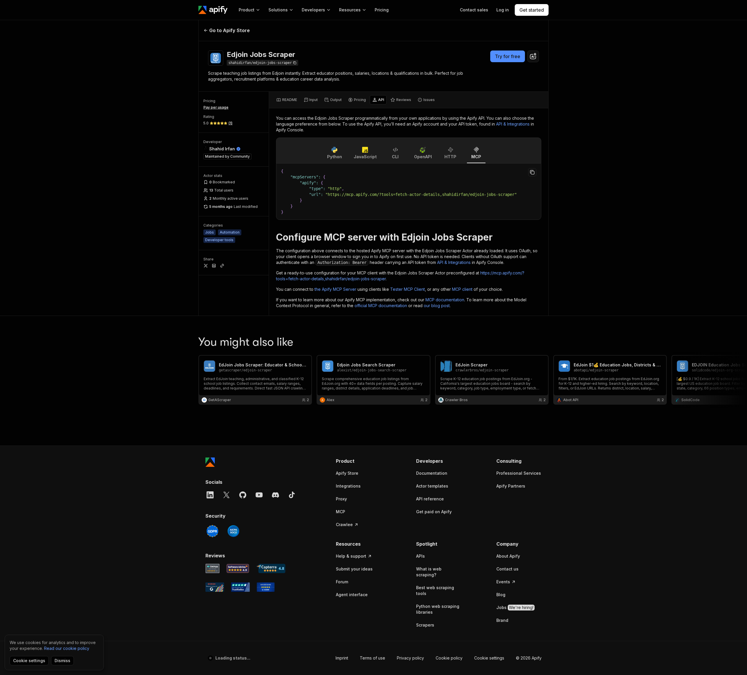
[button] (358, 461)
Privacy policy (410, 657)
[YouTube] (259, 495)
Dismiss (62, 660)
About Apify (508, 556)
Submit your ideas (354, 568)
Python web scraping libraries (437, 609)
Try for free (507, 56)
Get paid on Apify (434, 511)
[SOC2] (233, 531)
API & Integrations (513, 123)
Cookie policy (449, 657)
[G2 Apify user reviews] (214, 587)
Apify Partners (510, 485)
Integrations (348, 485)
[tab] (287, 100)
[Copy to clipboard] (532, 172)
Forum (342, 581)
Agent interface (352, 594)
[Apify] (213, 10)
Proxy (341, 498)
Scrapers (425, 624)
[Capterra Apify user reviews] (270, 568)
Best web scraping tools (435, 590)
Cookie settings (489, 657)
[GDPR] (212, 531)
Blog (500, 594)
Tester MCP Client (407, 289)
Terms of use (372, 657)
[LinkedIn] (210, 495)
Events (503, 581)
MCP (340, 511)
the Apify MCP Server (335, 289)
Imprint (342, 657)
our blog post (437, 305)
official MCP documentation (381, 305)
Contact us (507, 568)
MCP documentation (444, 299)
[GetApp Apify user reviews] (212, 568)
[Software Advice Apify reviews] (237, 568)
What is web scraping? (428, 571)
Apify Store (347, 473)
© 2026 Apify (529, 657)
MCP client (462, 289)
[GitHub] (242, 495)
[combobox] (533, 56)
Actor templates (432, 485)
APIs (420, 556)
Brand (502, 620)
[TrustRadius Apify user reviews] (240, 587)
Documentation (431, 473)
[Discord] (275, 495)
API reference (430, 498)
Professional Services (518, 473)
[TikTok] (291, 495)
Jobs (514, 607)
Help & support (351, 556)
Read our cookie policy (66, 648)
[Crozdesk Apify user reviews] (266, 587)
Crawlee (344, 524)
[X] (226, 495)
